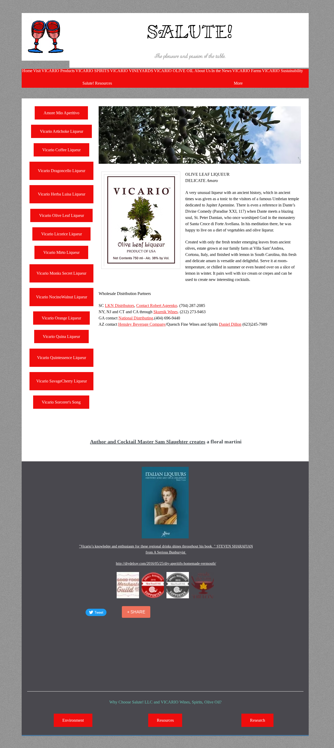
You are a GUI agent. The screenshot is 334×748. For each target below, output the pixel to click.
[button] (128, 585)
